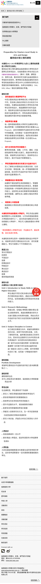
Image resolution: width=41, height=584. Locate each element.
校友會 (3, 491)
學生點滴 (4, 529)
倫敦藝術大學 (5, 487)
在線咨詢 (4, 538)
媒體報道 (4, 515)
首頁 (2, 11)
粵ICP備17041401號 (8, 572)
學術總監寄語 (6, 36)
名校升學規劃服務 (7, 482)
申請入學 (4, 501)
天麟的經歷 (6, 45)
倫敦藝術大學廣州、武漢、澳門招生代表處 (16, 27)
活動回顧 (4, 519)
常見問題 (4, 533)
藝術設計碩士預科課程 (14, 11)
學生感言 (4, 524)
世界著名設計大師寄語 (10, 31)
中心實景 (5, 41)
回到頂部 (32, 469)
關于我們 (4, 477)
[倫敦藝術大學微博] (7, 551)
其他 (2, 510)
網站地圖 (25, 570)
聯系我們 (4, 542)
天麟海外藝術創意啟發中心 (11, 22)
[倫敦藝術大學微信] (2, 551)
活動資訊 (4, 505)
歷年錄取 (4, 496)
